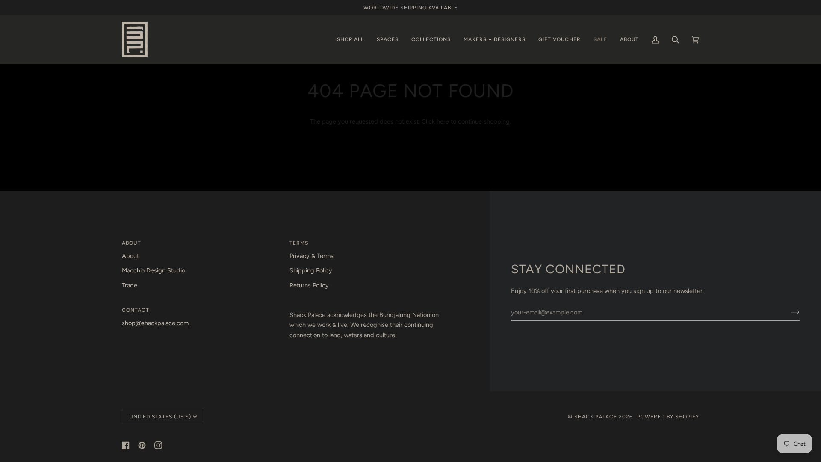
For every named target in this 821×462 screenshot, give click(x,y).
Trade (129, 285)
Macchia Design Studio (153, 270)
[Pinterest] (142, 445)
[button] (350, 39)
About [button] (131, 243)
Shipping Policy (310, 270)
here (443, 121)
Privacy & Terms (311, 256)
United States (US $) (160, 416)
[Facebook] (126, 445)
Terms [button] (298, 243)
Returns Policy (309, 285)
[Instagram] (158, 445)
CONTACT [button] (135, 310)
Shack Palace (595, 416)
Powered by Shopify (668, 416)
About (130, 256)
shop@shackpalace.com (156, 323)
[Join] (788, 312)
